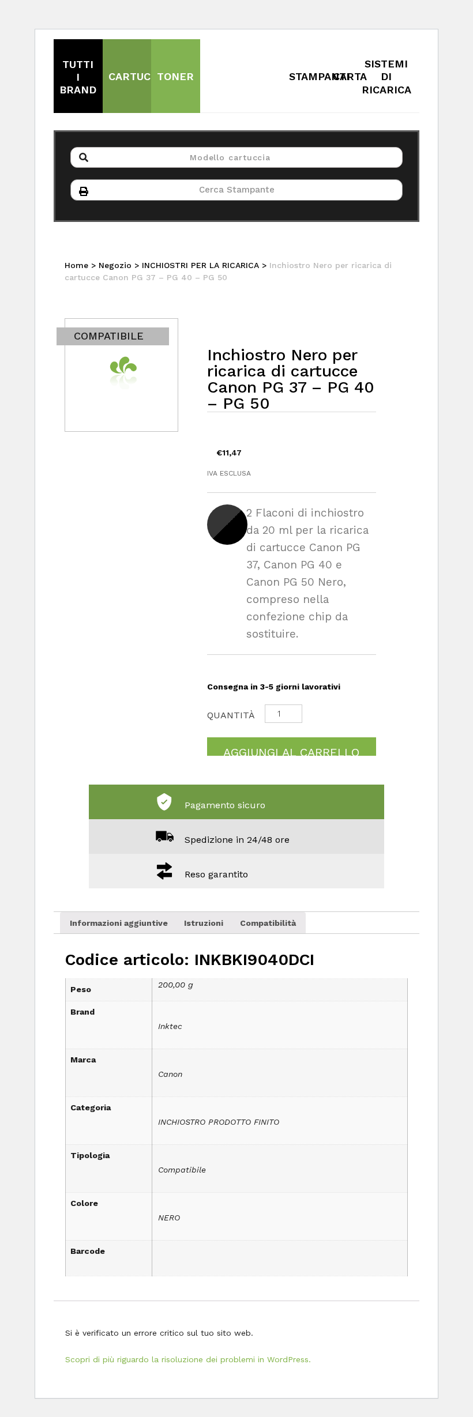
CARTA (350, 76)
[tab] (119, 922)
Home (76, 265)
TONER (175, 76)
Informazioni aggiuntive (119, 923)
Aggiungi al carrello (291, 750)
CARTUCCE (136, 76)
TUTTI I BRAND (77, 77)
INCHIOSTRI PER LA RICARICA (200, 265)
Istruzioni (203, 923)
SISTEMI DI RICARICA (386, 77)
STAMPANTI (319, 76)
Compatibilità (268, 923)
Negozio (115, 265)
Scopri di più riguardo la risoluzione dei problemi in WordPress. (188, 1359)
